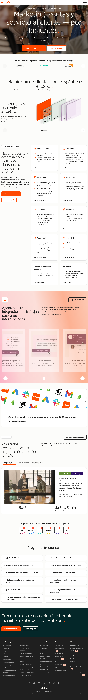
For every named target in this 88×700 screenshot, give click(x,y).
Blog (56, 661)
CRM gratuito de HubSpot (9, 651)
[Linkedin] (49, 683)
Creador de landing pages (26, 664)
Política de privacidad (31, 694)
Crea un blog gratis (7, 659)
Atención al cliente (74, 645)
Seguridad (43, 694)
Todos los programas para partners (76, 660)
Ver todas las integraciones (17, 421)
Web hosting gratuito (8, 653)
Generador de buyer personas (45, 657)
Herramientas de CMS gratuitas (25, 660)
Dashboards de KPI (24, 670)
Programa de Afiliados (77, 675)
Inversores (59, 659)
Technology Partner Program (77, 668)
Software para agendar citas (27, 672)
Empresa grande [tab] (9, 463)
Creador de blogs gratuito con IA (9, 666)
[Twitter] (44, 683)
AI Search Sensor (44, 648)
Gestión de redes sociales (9, 675)
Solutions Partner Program (76, 664)
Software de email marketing (24, 649)
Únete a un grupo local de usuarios (76, 649)
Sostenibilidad (60, 664)
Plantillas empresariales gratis (46, 663)
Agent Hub (5, 656)
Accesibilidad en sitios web (57, 694)
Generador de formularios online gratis (9, 671)
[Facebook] (29, 683)
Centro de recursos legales (14, 694)
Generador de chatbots (8, 662)
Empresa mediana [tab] (24, 463)
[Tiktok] (59, 683)
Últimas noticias (59, 673)
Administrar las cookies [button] (75, 694)
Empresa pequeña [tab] (38, 463)
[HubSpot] (5, 2)
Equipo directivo (59, 653)
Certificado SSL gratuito (26, 675)
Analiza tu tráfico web (25, 645)
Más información (40, 168)
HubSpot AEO (6, 648)
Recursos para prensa (60, 670)
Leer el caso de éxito (65, 497)
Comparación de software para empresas (46, 668)
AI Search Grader (44, 645)
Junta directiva (59, 656)
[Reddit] (54, 683)
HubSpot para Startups (76, 672)
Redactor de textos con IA (26, 656)
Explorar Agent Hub (78, 300)
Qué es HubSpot (7, 645)
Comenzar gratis (58, 48)
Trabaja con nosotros (60, 649)
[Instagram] (34, 683)
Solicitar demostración (36, 48)
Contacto (57, 667)
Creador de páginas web (26, 653)
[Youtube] (39, 683)
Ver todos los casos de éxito (76, 437)
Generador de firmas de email (46, 652)
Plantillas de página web (46, 672)
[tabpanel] (44, 490)
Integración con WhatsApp (26, 667)
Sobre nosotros (59, 645)
